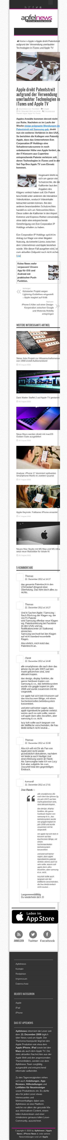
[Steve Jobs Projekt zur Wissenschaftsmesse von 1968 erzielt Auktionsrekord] (38, 342)
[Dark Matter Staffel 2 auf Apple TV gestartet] (38, 381)
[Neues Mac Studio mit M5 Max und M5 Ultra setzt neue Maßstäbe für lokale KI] (38, 533)
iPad (18, 1007)
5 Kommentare (49, 111)
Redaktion (21, 973)
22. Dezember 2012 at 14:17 (37, 579)
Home (22, 41)
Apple (31, 41)
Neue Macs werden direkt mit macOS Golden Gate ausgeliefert (34, 435)
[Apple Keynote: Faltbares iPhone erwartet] (38, 496)
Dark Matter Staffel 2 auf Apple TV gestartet (37, 397)
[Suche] (50, 2)
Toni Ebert (35, 109)
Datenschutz (22, 983)
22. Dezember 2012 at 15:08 (37, 743)
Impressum (21, 978)
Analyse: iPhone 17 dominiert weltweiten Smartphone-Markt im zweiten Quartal (36, 474)
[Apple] (40, 7)
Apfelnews (21, 964)
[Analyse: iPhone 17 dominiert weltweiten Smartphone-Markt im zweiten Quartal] (38, 457)
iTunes (38, 113)
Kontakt (19, 969)
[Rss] (25, 7)
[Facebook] (33, 7)
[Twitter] (36, 7)
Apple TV (31, 113)
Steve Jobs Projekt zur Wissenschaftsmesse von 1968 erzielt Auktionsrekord (38, 359)
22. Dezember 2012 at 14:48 (37, 661)
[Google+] (29, 7)
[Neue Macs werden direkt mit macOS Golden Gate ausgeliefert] (38, 418)
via (18, 255)
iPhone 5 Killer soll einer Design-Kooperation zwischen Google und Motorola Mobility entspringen (38, 308)
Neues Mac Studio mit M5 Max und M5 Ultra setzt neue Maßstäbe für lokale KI (38, 550)
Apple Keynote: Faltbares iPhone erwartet (36, 512)
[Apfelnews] (36, 18)
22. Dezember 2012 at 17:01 (37, 785)
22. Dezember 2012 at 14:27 (37, 607)
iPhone (19, 1012)
